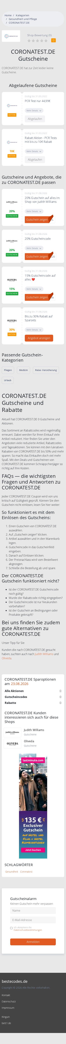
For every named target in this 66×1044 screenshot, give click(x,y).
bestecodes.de (14, 981)
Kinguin (6, 1016)
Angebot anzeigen (39, 338)
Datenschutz (9, 1001)
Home (8, 15)
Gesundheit (11, 871)
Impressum (8, 1007)
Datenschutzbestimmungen (28, 929)
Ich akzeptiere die (28, 928)
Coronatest (26, 871)
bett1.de (6, 1023)
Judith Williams (44, 654)
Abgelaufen (35, 119)
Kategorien (22, 15)
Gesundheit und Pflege (23, 19)
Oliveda (6, 658)
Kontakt (6, 995)
